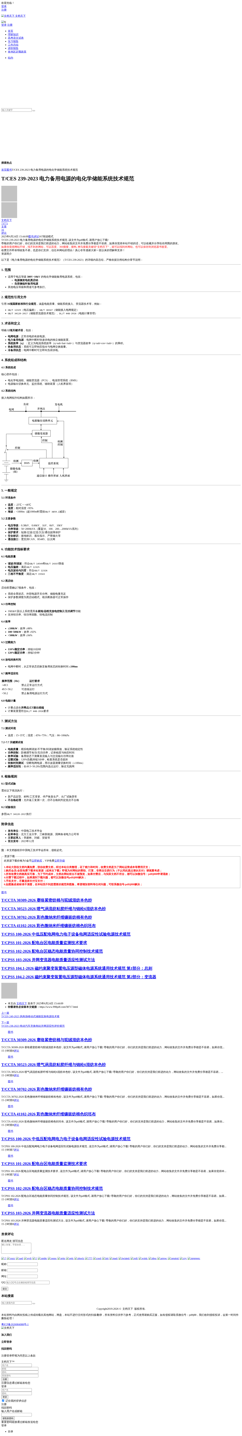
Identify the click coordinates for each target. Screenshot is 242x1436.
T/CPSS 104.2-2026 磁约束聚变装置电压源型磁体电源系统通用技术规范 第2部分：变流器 (78, 977)
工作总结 (13, 44)
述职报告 (13, 48)
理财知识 (13, 34)
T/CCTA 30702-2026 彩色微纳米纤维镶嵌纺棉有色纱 (46, 917)
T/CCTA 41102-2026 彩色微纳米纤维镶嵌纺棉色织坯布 (48, 925)
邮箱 (4, 1270)
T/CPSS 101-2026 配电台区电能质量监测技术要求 (44, 943)
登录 (4, 6)
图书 (9, 169)
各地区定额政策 (17, 51)
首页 (10, 31)
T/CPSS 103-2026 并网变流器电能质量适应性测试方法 (48, 960)
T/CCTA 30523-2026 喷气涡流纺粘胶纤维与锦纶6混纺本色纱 (53, 909)
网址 (4, 1276)
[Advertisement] (106, 83)
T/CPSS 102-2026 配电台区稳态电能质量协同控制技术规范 (52, 951)
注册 (4, 9)
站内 (10, 57)
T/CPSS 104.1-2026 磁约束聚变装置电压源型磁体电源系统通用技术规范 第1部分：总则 (76, 968)
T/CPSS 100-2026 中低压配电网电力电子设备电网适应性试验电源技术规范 (66, 934)
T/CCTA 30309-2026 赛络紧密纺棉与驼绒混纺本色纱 (46, 900)
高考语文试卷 (16, 37)
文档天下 (21, 1003)
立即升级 (59, 860)
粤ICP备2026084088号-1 (15, 1324)
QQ (3, 1282)
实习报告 (13, 41)
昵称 (4, 1264)
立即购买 (37, 860)
